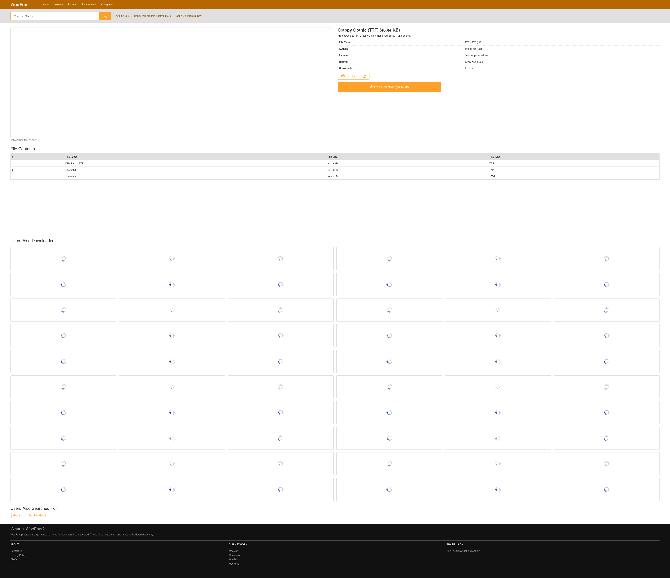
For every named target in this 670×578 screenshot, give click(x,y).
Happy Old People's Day (188, 15)
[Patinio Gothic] (498, 310)
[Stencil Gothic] (172, 284)
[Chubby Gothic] (606, 258)
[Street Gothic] (389, 489)
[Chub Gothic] (606, 387)
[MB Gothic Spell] (63, 387)
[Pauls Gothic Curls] (389, 258)
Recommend (89, 4)
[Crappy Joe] (389, 335)
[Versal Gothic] (280, 361)
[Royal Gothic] (498, 489)
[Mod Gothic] (280, 335)
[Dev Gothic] (606, 438)
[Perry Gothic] (606, 463)
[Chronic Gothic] (498, 412)
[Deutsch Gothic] (172, 335)
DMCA (14, 559)
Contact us (16, 551)
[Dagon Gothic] (63, 335)
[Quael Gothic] (606, 284)
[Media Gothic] (172, 489)
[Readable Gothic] (63, 463)
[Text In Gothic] (389, 387)
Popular (72, 4)
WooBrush (234, 559)
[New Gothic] (172, 387)
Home (46, 4)
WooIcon (233, 551)
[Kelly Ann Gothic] (498, 335)
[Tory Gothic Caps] (172, 412)
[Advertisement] (115, 208)
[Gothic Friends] (606, 489)
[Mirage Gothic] (606, 361)
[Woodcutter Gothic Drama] (172, 463)
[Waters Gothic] (606, 412)
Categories (107, 4)
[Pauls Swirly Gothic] (172, 258)
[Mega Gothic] (498, 438)
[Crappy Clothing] (389, 438)
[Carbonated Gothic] (498, 387)
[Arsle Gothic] (63, 412)
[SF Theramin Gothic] (280, 463)
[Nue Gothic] (280, 258)
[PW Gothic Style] (63, 489)
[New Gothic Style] (498, 258)
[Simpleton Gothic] (280, 310)
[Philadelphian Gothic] (389, 361)
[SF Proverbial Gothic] (172, 438)
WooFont (19, 4)
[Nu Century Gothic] (498, 284)
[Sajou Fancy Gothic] (280, 438)
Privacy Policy (18, 555)
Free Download (391, 87)
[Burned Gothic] (280, 284)
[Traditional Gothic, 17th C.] (389, 412)
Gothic (17, 515)
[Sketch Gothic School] (63, 258)
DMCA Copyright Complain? (24, 139)
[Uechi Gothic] (63, 438)
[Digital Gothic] (389, 463)
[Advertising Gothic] (498, 361)
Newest (59, 4)
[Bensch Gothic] (63, 284)
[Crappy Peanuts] (280, 387)
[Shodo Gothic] (63, 310)
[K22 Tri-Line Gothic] (606, 310)
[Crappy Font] (389, 284)
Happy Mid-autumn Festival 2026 (152, 15)
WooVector (235, 555)
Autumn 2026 (123, 15)
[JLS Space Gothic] (389, 310)
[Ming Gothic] (280, 489)
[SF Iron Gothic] (172, 361)
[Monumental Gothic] (280, 412)
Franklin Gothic (38, 515)
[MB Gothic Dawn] (498, 463)
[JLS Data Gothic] (63, 361)
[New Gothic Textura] (172, 310)
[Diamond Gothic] (606, 335)
